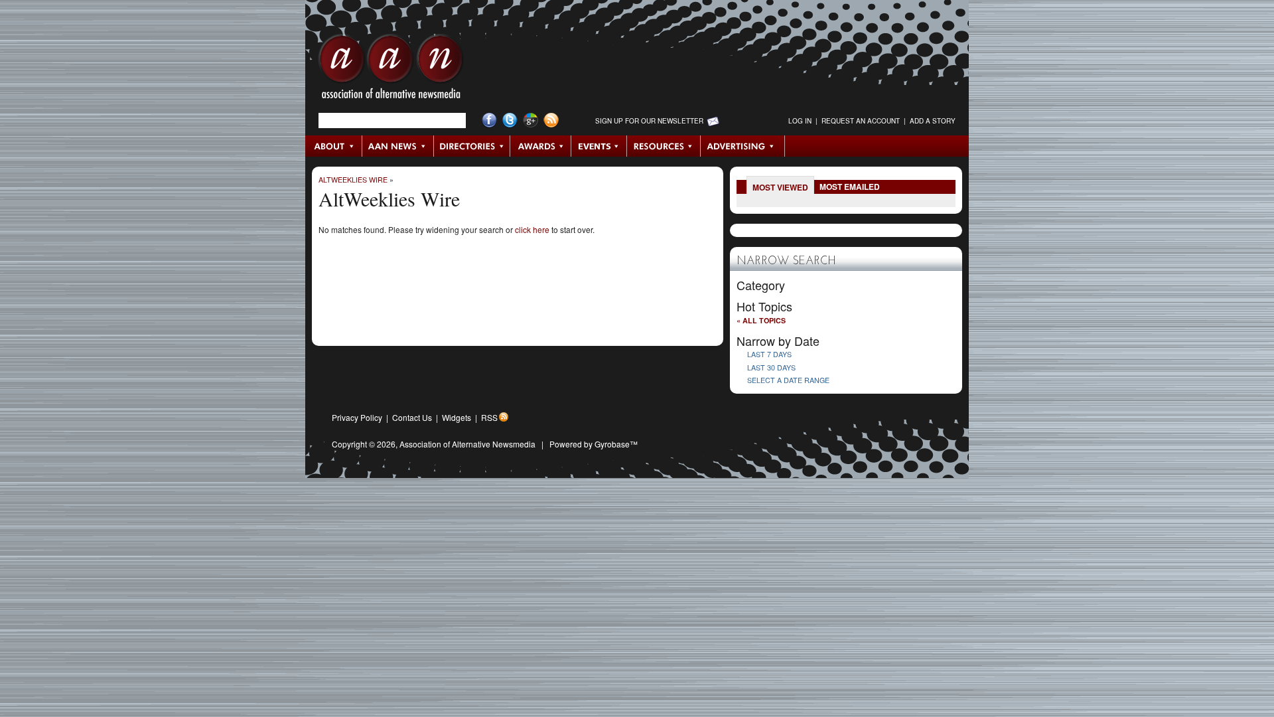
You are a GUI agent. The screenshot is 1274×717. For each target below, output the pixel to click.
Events (599, 146)
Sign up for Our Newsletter (649, 120)
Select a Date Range (788, 380)
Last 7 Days (769, 354)
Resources (664, 146)
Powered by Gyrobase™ (593, 443)
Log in (800, 120)
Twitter (510, 120)
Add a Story (933, 120)
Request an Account (860, 120)
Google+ (530, 120)
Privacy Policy (357, 417)
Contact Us (412, 417)
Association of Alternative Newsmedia (467, 443)
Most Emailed (849, 187)
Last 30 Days (771, 367)
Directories (472, 146)
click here (532, 229)
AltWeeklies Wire (353, 180)
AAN (390, 69)
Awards (540, 146)
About (334, 146)
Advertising (742, 146)
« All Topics (761, 320)
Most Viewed (780, 187)
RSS (489, 417)
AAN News (398, 146)
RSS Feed (551, 120)
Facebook (489, 120)
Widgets (456, 417)
